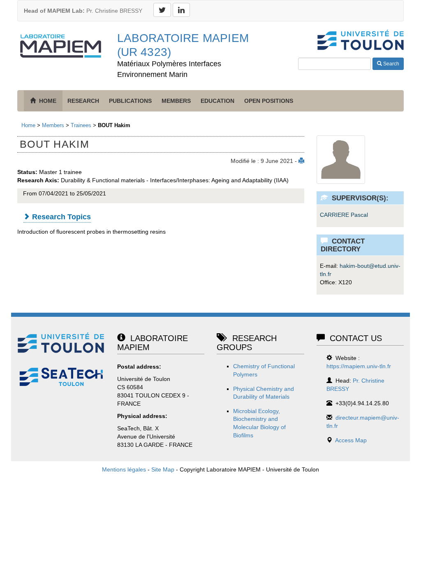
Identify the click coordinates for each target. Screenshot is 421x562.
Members (176, 101)
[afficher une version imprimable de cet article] (301, 161)
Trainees (81, 125)
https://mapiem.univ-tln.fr (358, 366)
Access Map (351, 440)
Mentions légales (124, 469)
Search (390, 64)
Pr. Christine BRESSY (83, 10)
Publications (130, 101)
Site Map (162, 469)
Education (217, 101)
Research (83, 101)
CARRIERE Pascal (344, 214)
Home (28, 125)
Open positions (268, 101)
